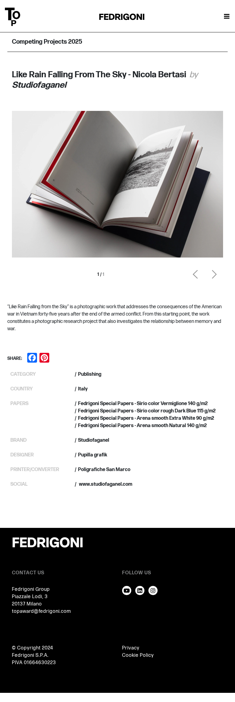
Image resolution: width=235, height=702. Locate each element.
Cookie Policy (138, 655)
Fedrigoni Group (31, 589)
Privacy (131, 648)
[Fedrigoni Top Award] (122, 16)
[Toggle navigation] (226, 16)
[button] (195, 274)
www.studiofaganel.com (105, 484)
